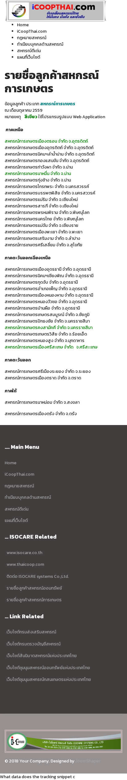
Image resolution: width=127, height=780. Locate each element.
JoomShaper (87, 761)
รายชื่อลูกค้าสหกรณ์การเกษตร (34, 600)
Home (23, 25)
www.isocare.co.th (24, 552)
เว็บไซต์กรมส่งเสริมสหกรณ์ (31, 632)
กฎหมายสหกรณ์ (19, 486)
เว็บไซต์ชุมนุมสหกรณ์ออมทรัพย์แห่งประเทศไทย (48, 668)
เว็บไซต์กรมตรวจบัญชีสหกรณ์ (33, 644)
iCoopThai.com (32, 31)
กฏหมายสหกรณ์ (31, 38)
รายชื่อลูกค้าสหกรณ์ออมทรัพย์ (34, 588)
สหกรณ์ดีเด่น (29, 51)
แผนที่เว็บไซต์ (28, 57)
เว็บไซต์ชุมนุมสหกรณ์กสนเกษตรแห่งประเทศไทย (48, 679)
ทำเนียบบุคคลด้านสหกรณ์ (40, 44)
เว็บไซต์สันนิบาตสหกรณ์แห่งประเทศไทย (41, 656)
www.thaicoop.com (25, 564)
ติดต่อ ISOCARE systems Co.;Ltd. (37, 576)
